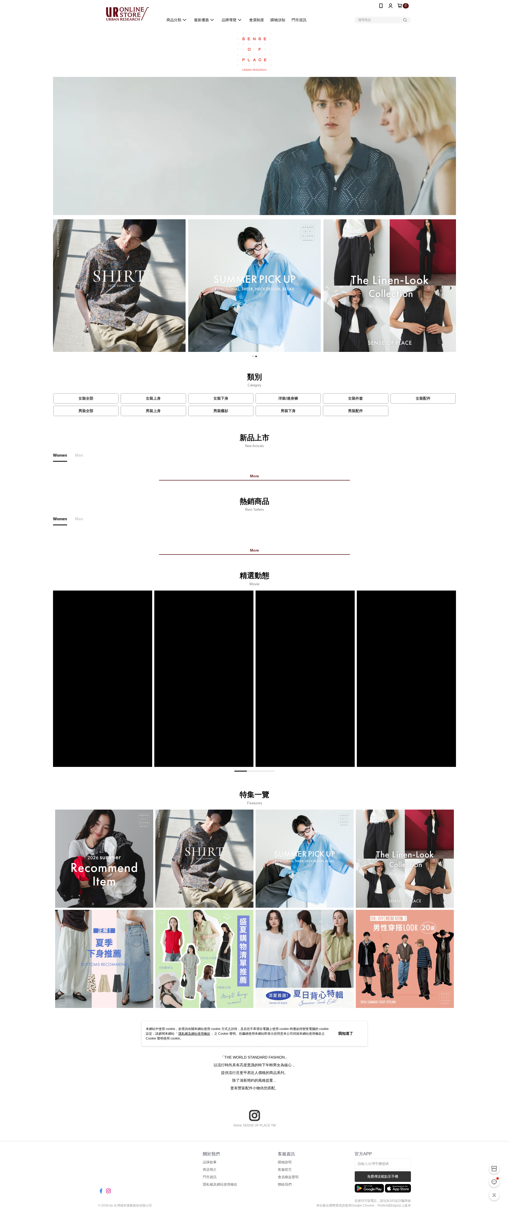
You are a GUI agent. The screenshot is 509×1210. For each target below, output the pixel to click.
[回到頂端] (494, 1195)
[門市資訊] (494, 1168)
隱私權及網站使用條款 (194, 1034)
